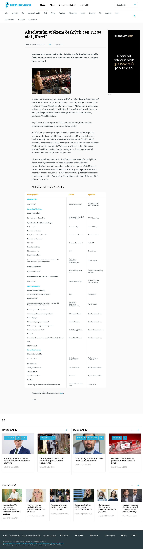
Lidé (117, 13)
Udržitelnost (9, 20)
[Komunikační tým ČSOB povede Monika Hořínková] (84, 505)
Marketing (73, 13)
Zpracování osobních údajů (31, 535)
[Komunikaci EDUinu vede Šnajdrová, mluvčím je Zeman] (107, 505)
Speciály (21, 20)
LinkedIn (95, 536)
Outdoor (62, 13)
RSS (125, 536)
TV (23, 13)
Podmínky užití (15, 535)
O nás (5, 535)
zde (61, 392)
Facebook (65, 536)
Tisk (45, 13)
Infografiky (84, 5)
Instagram (111, 536)
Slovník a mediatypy (67, 5)
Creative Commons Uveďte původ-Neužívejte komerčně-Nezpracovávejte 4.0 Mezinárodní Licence (33, 543)
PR (100, 13)
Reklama (92, 13)
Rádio (53, 13)
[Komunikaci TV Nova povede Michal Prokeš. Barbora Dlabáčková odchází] (12, 505)
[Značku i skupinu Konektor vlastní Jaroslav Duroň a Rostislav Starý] (131, 505)
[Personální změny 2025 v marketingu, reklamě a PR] (60, 505)
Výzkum (108, 13)
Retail (83, 13)
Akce (52, 5)
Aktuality (15, 13)
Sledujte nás (121, 5)
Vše (6, 13)
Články (43, 5)
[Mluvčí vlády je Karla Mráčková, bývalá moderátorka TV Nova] (36, 505)
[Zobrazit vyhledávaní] (134, 16)
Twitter (80, 536)
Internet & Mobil (34, 13)
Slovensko (32, 20)
